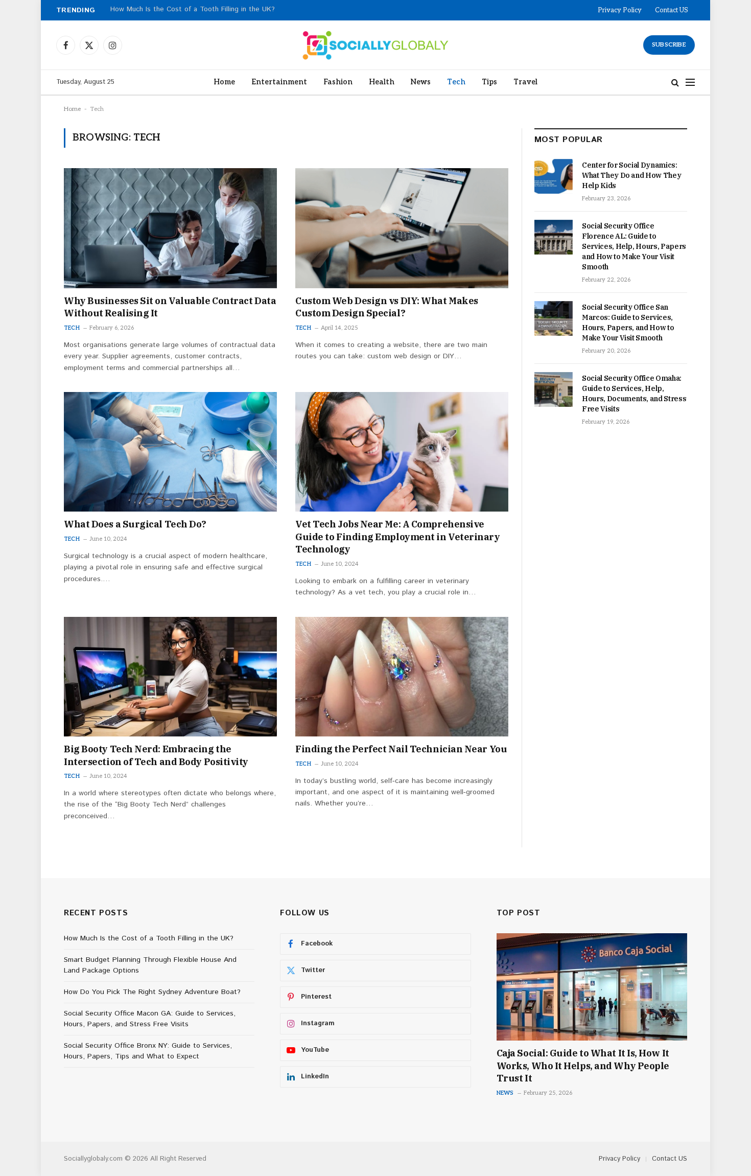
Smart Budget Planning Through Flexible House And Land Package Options (231, 9)
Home (224, 82)
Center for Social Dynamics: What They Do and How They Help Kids (631, 175)
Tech (456, 82)
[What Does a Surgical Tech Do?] (170, 452)
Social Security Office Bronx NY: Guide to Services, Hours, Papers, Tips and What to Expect (148, 1051)
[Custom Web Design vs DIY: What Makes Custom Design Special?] (401, 228)
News (421, 82)
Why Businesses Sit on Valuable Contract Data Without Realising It (170, 307)
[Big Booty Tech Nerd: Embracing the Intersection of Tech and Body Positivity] (170, 676)
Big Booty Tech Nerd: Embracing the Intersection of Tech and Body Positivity (156, 755)
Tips (489, 82)
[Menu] (690, 82)
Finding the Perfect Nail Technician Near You (401, 749)
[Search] (675, 82)
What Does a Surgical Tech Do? (135, 524)
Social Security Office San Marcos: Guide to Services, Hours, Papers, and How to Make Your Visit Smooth (628, 322)
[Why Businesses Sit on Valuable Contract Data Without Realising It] (170, 228)
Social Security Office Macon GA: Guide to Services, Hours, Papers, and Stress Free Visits (150, 1018)
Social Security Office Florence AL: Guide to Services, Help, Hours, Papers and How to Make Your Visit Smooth (634, 246)
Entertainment (279, 82)
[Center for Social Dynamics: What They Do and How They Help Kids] (553, 176)
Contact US (671, 10)
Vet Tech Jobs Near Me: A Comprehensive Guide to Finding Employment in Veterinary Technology (397, 536)
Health (381, 82)
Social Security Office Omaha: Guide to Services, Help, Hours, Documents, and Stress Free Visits (634, 393)
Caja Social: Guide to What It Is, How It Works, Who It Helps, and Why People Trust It (583, 1065)
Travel (525, 82)
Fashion (338, 82)
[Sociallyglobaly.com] (375, 45)
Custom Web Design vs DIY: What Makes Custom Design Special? (386, 307)
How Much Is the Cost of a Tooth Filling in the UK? (148, 938)
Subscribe (669, 45)
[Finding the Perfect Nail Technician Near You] (401, 676)
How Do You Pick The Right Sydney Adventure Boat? (152, 992)
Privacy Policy (620, 10)
